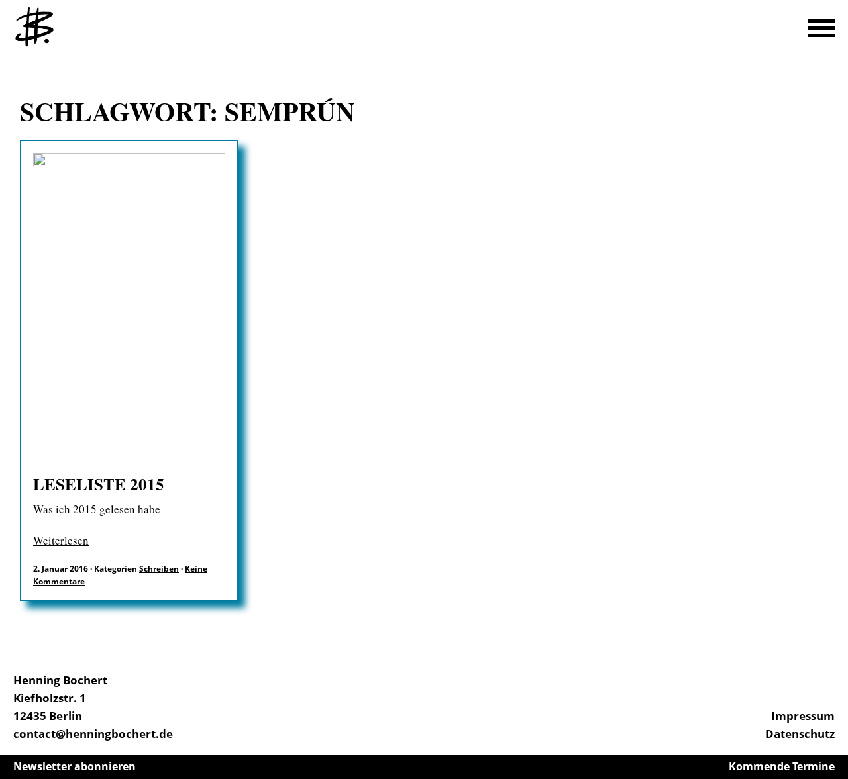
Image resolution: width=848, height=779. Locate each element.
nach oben (835, 732)
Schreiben (159, 568)
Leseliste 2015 (98, 484)
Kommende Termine (782, 766)
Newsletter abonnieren (74, 766)
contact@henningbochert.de (93, 733)
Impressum (803, 715)
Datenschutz (800, 733)
